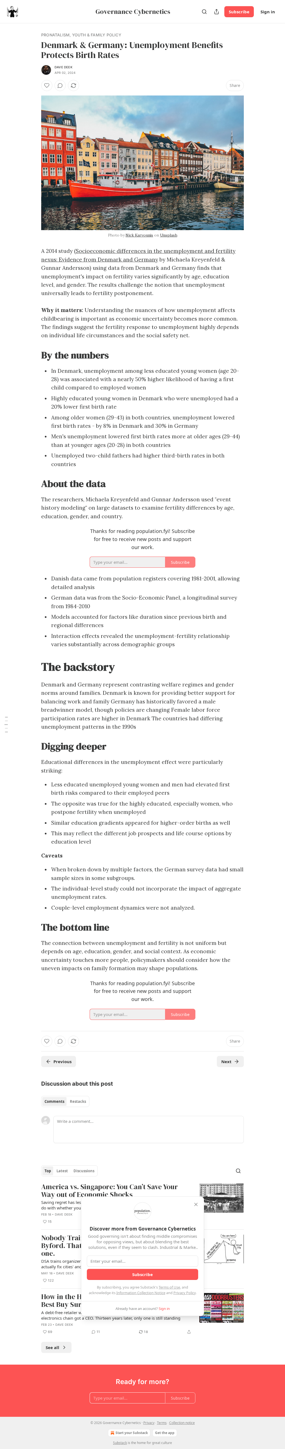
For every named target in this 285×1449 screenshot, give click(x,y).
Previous (62, 1061)
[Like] (46, 85)
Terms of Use (169, 1287)
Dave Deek (63, 67)
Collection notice (182, 1422)
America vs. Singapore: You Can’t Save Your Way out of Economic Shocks (109, 1190)
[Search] (204, 11)
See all (52, 1347)
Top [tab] (48, 1170)
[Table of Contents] (6, 725)
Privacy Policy (184, 1292)
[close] (195, 1204)
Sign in (268, 11)
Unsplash (168, 235)
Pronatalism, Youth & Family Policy (81, 34)
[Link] (33, 355)
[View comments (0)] (60, 85)
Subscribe (239, 11)
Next (226, 1061)
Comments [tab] (54, 1101)
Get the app (165, 1432)
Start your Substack (132, 1432)
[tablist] (65, 1101)
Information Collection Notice (140, 1292)
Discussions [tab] (83, 1170)
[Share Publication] (216, 11)
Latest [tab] (62, 1170)
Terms (162, 1422)
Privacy (148, 1422)
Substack (120, 1442)
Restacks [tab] (78, 1101)
